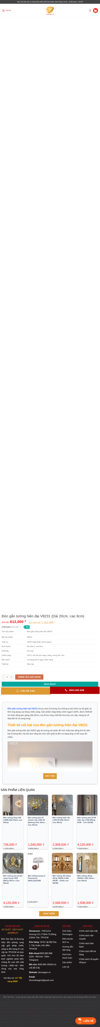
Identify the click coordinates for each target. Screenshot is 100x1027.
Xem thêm (50, 776)
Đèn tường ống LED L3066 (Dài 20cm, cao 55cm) (12, 820)
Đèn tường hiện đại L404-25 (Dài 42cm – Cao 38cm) (61, 820)
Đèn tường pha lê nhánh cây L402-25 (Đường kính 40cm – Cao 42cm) (37, 821)
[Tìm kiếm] (90, 10)
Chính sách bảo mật (88, 931)
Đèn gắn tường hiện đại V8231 (23, 709)
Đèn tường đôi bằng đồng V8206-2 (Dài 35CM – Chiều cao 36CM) (62, 879)
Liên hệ (65, 967)
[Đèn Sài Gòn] (50, 10)
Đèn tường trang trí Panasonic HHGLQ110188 (36, 878)
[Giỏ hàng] (95, 10)
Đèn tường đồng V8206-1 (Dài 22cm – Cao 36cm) (86, 878)
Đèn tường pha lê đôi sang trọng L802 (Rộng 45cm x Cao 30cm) (12, 879)
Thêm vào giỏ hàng (29, 677)
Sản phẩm (67, 962)
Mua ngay (50, 684)
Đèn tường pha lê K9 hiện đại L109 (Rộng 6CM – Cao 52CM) (86, 820)
